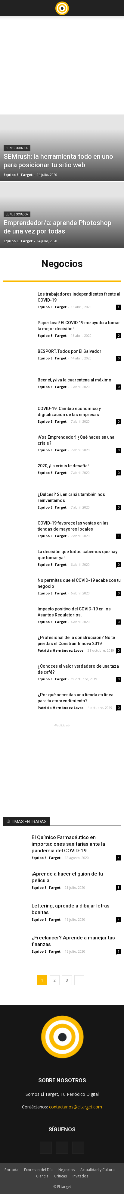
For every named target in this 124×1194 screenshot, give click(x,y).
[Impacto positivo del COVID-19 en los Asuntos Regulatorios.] (18, 616)
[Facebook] (46, 1148)
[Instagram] (62, 1148)
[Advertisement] (62, 63)
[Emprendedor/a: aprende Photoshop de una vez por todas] (62, 235)
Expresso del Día (38, 1169)
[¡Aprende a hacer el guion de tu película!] (15, 882)
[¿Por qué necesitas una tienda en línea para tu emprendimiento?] (18, 702)
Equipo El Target (18, 174)
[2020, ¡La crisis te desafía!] (18, 473)
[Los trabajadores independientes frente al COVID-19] (18, 301)
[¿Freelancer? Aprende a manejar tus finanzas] (15, 946)
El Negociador (17, 148)
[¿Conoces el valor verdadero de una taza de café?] (18, 673)
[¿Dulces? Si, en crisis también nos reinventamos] (18, 501)
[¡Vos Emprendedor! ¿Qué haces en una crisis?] (18, 444)
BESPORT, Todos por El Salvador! (70, 351)
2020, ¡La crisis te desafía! (63, 465)
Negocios (66, 1169)
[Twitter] (78, 1148)
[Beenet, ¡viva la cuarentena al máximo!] (18, 387)
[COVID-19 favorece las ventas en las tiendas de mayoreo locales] (18, 530)
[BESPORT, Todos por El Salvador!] (18, 358)
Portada (11, 1169)
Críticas (60, 1176)
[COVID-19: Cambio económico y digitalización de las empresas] (18, 416)
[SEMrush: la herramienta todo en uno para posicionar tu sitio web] (62, 168)
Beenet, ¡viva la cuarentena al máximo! (75, 380)
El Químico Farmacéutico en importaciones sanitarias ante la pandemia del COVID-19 (68, 844)
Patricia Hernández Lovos (60, 650)
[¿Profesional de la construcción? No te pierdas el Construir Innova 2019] (18, 645)
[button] (115, 8)
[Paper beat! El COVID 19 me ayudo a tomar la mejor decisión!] (18, 330)
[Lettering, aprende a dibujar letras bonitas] (15, 914)
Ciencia (42, 1176)
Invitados (80, 1176)
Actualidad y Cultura (97, 1169)
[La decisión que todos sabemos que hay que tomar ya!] (18, 559)
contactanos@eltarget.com (75, 1107)
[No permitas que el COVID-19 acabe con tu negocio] (18, 587)
